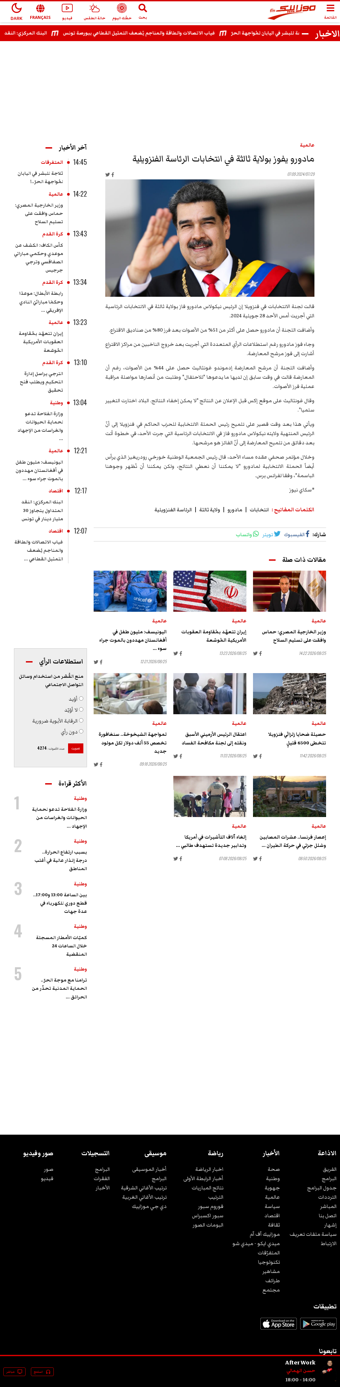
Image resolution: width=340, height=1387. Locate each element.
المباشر (328, 1206)
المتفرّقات (269, 1253)
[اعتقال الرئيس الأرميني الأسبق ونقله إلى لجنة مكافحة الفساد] (209, 693)
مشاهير (271, 1271)
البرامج (329, 1178)
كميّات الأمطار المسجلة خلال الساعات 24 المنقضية (61, 946)
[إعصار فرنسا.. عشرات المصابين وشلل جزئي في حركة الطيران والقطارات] (289, 796)
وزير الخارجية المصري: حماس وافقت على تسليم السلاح (39, 213)
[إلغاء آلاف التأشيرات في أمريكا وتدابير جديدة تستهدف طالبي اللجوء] (209, 796)
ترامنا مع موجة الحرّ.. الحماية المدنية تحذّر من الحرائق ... (59, 988)
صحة (274, 1169)
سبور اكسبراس (207, 1216)
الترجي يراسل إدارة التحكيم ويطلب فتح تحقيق (41, 382)
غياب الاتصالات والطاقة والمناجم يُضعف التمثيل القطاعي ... (38, 550)
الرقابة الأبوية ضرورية (55, 721)
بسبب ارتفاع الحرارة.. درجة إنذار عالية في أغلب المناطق (61, 860)
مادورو (234, 510)
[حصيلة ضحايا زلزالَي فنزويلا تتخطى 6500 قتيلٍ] (289, 693)
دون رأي (69, 732)
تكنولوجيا (269, 1262)
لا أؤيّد (71, 710)
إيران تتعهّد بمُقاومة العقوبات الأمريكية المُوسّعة (41, 342)
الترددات (327, 1197)
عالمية (307, 145)
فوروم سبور (210, 1206)
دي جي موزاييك (149, 1206)
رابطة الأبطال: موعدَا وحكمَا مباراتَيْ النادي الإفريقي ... (41, 302)
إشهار (330, 1225)
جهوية (272, 1188)
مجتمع (271, 1290)
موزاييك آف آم (265, 1234)
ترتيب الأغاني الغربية (144, 1197)
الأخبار (103, 1188)
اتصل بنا (328, 1216)
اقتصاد (55, 491)
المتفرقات (52, 162)
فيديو (47, 1178)
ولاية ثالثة (209, 510)
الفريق (330, 1169)
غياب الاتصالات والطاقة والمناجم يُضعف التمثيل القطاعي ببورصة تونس (155, 33)
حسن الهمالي (301, 1370)
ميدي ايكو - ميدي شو (256, 1243)
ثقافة (274, 1225)
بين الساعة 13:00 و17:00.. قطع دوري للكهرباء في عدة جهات (60, 903)
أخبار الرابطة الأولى (203, 1178)
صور (48, 1169)
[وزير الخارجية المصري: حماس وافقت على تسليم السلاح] (289, 591)
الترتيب (215, 1197)
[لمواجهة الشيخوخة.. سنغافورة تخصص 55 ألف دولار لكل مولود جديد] (130, 693)
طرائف (272, 1281)
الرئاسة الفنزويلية (173, 510)
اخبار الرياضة (209, 1169)
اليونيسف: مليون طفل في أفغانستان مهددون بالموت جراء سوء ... (133, 640)
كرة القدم (52, 234)
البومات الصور (208, 1225)
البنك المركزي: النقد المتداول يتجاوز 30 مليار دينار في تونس (42, 510)
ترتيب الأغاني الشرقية (144, 1188)
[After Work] (329, 1380)
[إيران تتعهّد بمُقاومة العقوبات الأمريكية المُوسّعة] (209, 591)
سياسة (272, 1206)
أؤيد (73, 699)
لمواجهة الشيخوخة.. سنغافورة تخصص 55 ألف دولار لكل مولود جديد (133, 743)
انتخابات (259, 510)
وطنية (56, 403)
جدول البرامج (322, 1188)
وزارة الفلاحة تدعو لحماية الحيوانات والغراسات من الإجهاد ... (59, 818)
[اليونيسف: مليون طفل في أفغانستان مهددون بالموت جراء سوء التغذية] (130, 591)
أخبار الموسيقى (149, 1169)
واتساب (244, 534)
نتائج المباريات (207, 1188)
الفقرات (102, 1178)
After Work (300, 1362)
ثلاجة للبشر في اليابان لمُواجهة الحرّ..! (287, 33)
